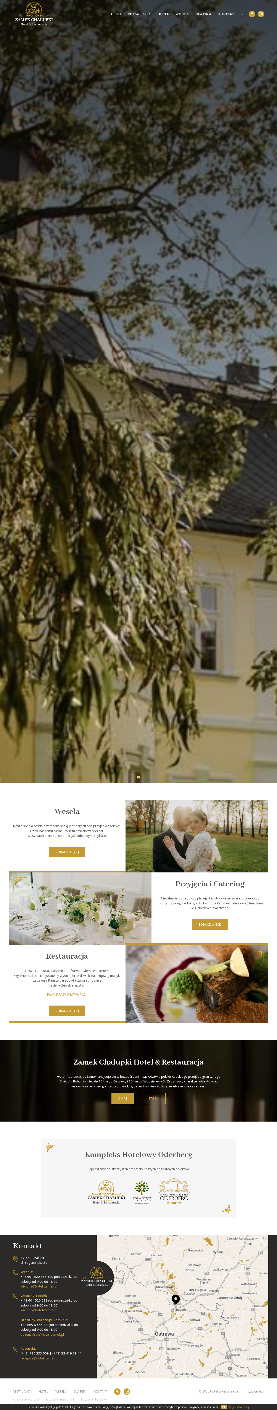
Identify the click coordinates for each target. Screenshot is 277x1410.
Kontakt (226, 14)
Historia (152, 1098)
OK (224, 1407)
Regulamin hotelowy (94, 1399)
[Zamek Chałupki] (106, 1205)
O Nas (116, 14)
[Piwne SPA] (174, 1205)
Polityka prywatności (26, 1399)
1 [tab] (138, 777)
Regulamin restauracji (60, 1399)
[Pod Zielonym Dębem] (142, 1205)
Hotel (163, 14)
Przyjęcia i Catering (210, 884)
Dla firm (203, 14)
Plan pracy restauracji (67, 994)
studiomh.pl (255, 1391)
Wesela (182, 14)
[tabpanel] (138, 705)
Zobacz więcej (67, 852)
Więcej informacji (239, 1407)
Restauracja (139, 14)
